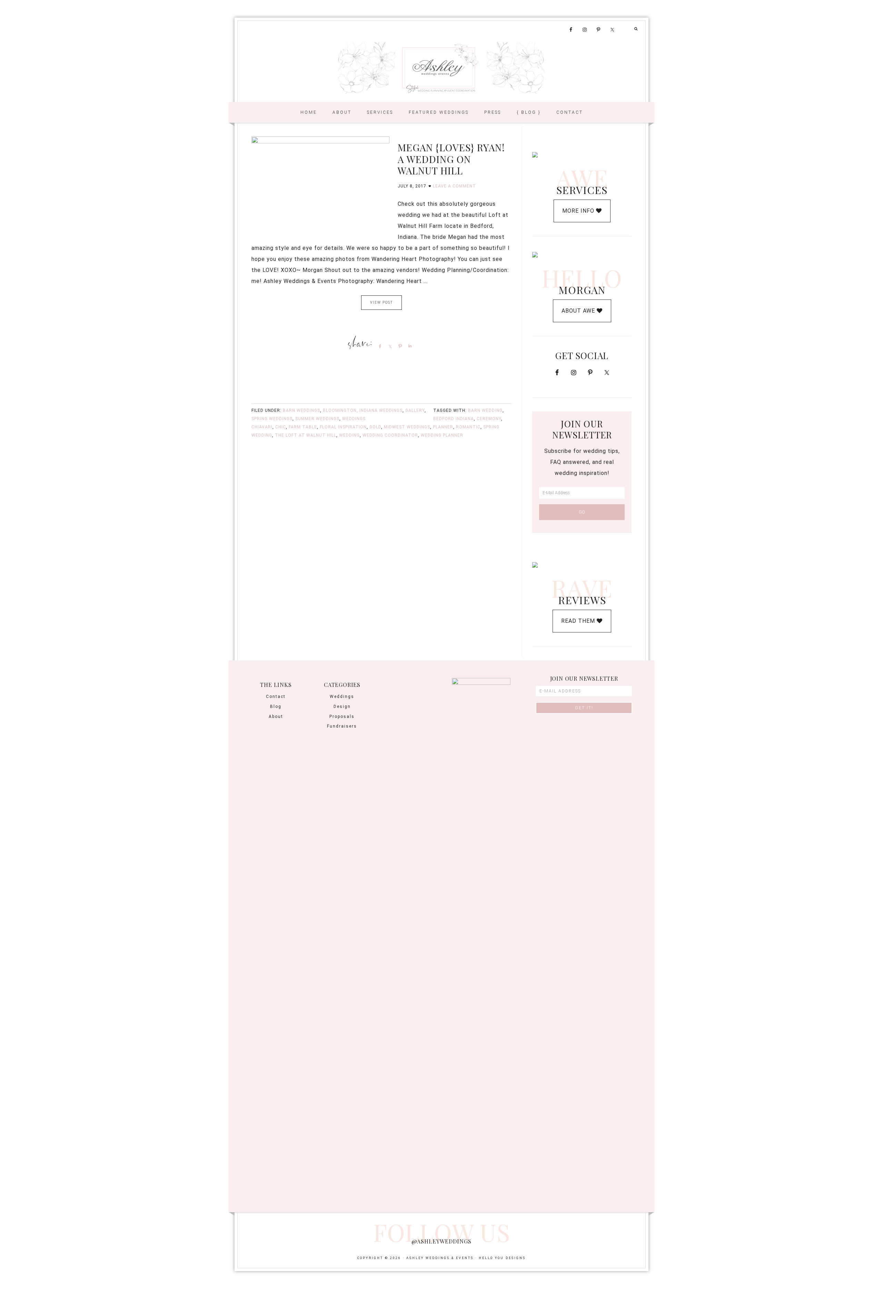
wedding (349, 435)
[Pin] (399, 346)
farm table (303, 427)
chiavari (261, 427)
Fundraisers (342, 726)
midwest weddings (407, 427)
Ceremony (489, 418)
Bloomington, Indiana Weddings (363, 410)
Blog (275, 706)
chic (280, 427)
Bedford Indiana (453, 418)
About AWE (579, 310)
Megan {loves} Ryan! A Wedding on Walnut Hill (451, 159)
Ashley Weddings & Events (441, 68)
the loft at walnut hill (305, 435)
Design (342, 706)
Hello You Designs (502, 1258)
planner (443, 427)
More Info (579, 210)
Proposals (342, 716)
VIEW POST (381, 302)
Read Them (579, 621)
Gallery (415, 410)
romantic (468, 427)
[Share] (379, 346)
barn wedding (485, 410)
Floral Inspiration (343, 427)
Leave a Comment (454, 186)
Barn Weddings (301, 410)
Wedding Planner (442, 435)
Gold (375, 427)
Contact (276, 696)
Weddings (354, 418)
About (276, 716)
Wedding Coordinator (390, 435)
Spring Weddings (271, 418)
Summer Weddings (317, 418)
